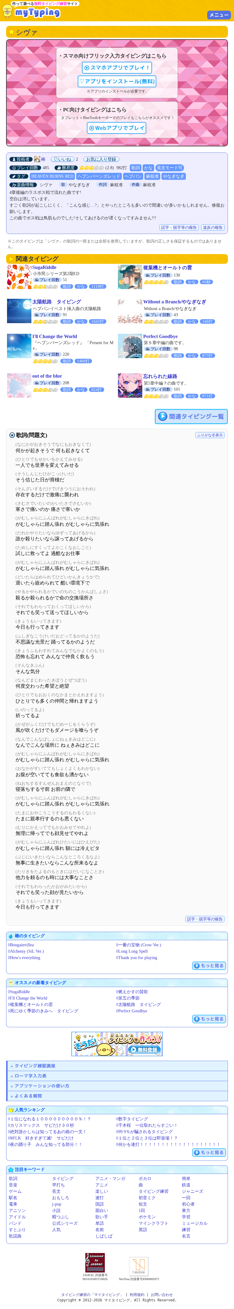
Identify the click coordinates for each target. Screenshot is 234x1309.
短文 (143, 1204)
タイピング (62, 1178)
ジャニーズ (192, 1191)
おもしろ (60, 1198)
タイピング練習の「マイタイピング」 (92, 1295)
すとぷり (17, 1229)
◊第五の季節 (128, 998)
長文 (56, 1191)
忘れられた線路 (160, 376)
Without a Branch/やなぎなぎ (174, 301)
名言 (186, 1236)
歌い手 (101, 1217)
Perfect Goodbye (160, 336)
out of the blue (47, 376)
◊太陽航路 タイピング (138, 1004)
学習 (186, 1217)
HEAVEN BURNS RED (52, 176)
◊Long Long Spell (132, 951)
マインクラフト (153, 1223)
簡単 (186, 1178)
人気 (56, 1229)
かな (148, 168)
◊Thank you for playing (136, 957)
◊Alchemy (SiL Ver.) (26, 951)
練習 (186, 1229)
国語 (99, 1204)
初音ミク (147, 1198)
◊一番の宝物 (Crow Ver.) (138, 945)
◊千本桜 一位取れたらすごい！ (147, 1125)
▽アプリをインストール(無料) (117, 81)
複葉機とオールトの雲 (167, 267)
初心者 (188, 1204)
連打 (99, 1198)
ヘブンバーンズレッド (99, 176)
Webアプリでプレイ (120, 128)
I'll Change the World (54, 336)
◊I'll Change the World (27, 998)
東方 (186, 1210)
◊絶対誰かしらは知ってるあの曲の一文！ (47, 1131)
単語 (99, 1223)
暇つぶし (60, 1217)
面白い (101, 1210)
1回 (142, 1210)
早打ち (58, 1185)
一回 (186, 1198)
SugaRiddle (44, 267)
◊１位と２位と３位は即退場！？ (147, 1138)
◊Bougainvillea (21, 945)
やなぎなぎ (173, 176)
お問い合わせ (162, 1295)
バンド (15, 1223)
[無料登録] (117, 1044)
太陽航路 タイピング (56, 301)
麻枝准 (152, 176)
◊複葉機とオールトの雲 (30, 1004)
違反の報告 (213, 227)
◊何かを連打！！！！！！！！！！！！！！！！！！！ (168, 1144)
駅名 (13, 1198)
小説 (56, 1210)
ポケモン (147, 1217)
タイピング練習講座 (35, 1066)
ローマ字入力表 (31, 1076)
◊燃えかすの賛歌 (132, 992)
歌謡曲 (15, 1236)
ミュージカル (194, 1223)
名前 (99, 1229)
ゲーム (15, 1191)
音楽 (13, 1185)
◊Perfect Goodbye (131, 1011)
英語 (143, 1229)
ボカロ (145, 1178)
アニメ (101, 1185)
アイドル (17, 1217)
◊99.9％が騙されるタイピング (144, 1131)
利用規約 (137, 1295)
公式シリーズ (65, 1223)
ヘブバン (133, 176)
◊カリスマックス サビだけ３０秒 (41, 1125)
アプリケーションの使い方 (42, 1086)
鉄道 (186, 1185)
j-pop (56, 1204)
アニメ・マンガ (110, 1178)
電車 (13, 1204)
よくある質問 (28, 1096)
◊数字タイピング (132, 1119)
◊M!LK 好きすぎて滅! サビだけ (41, 1138)
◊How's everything (24, 957)
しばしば (103, 1236)
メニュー (219, 15)
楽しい (101, 1191)
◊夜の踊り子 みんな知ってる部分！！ (45, 1144)
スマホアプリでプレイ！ (120, 68)
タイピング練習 (153, 1191)
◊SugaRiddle (19, 992)
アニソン (17, 1210)
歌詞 (135, 168)
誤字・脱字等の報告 (179, 227)
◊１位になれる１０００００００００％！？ (49, 1119)
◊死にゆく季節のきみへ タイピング (43, 1011)
